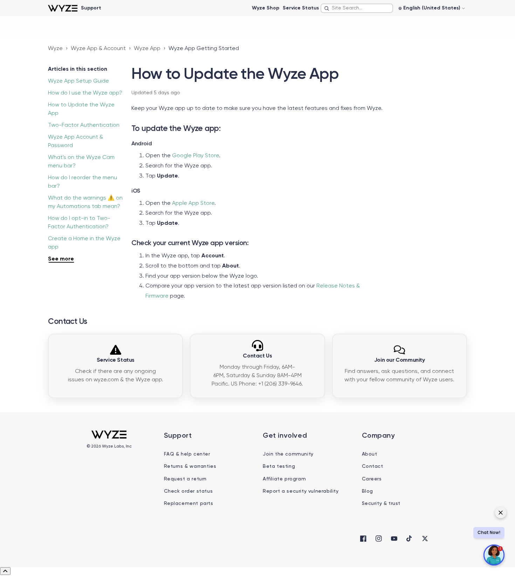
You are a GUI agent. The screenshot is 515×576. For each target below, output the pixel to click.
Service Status (301, 8)
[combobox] (357, 8)
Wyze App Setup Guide (78, 81)
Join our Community (399, 360)
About (369, 454)
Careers (372, 479)
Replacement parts (188, 503)
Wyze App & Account (98, 48)
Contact (372, 466)
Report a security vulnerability (301, 491)
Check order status (188, 491)
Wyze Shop (265, 8)
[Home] (62, 8)
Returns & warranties (190, 466)
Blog (367, 491)
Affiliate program (284, 479)
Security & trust (381, 503)
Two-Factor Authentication (83, 125)
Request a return (185, 479)
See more (61, 259)
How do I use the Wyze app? (85, 93)
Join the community (288, 454)
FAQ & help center (187, 454)
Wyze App (147, 48)
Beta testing (279, 466)
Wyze (55, 48)
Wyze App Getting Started (204, 48)
